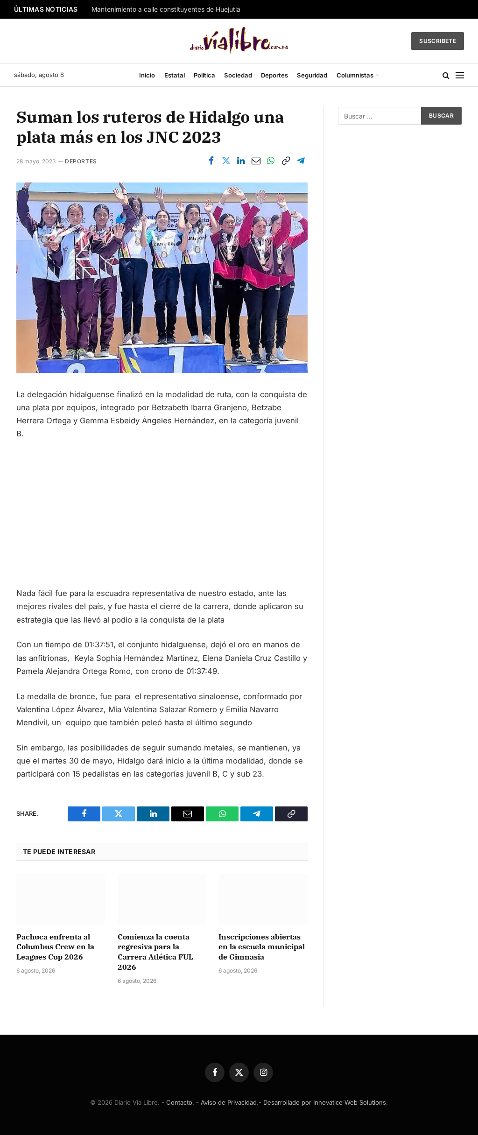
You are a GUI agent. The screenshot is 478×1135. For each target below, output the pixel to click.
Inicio (147, 75)
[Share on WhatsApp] (271, 161)
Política (204, 75)
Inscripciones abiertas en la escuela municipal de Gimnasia (261, 947)
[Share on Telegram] (301, 161)
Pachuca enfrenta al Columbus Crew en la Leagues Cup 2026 (55, 947)
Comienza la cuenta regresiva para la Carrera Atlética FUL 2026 (155, 952)
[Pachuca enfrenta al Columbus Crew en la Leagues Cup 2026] (60, 899)
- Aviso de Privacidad (226, 1102)
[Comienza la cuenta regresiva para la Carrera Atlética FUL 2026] (162, 899)
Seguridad (312, 75)
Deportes (274, 75)
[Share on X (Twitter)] (226, 161)
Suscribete (437, 40)
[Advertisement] (162, 517)
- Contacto (177, 1102)
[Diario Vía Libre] (239, 41)
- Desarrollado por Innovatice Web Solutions (322, 1102)
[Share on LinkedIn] (241, 161)
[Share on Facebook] (211, 161)
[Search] (446, 75)
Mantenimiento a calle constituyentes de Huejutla (165, 9)
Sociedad (238, 75)
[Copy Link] (286, 161)
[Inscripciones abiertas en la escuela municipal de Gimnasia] (263, 899)
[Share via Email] (256, 161)
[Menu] (460, 75)
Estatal (174, 75)
